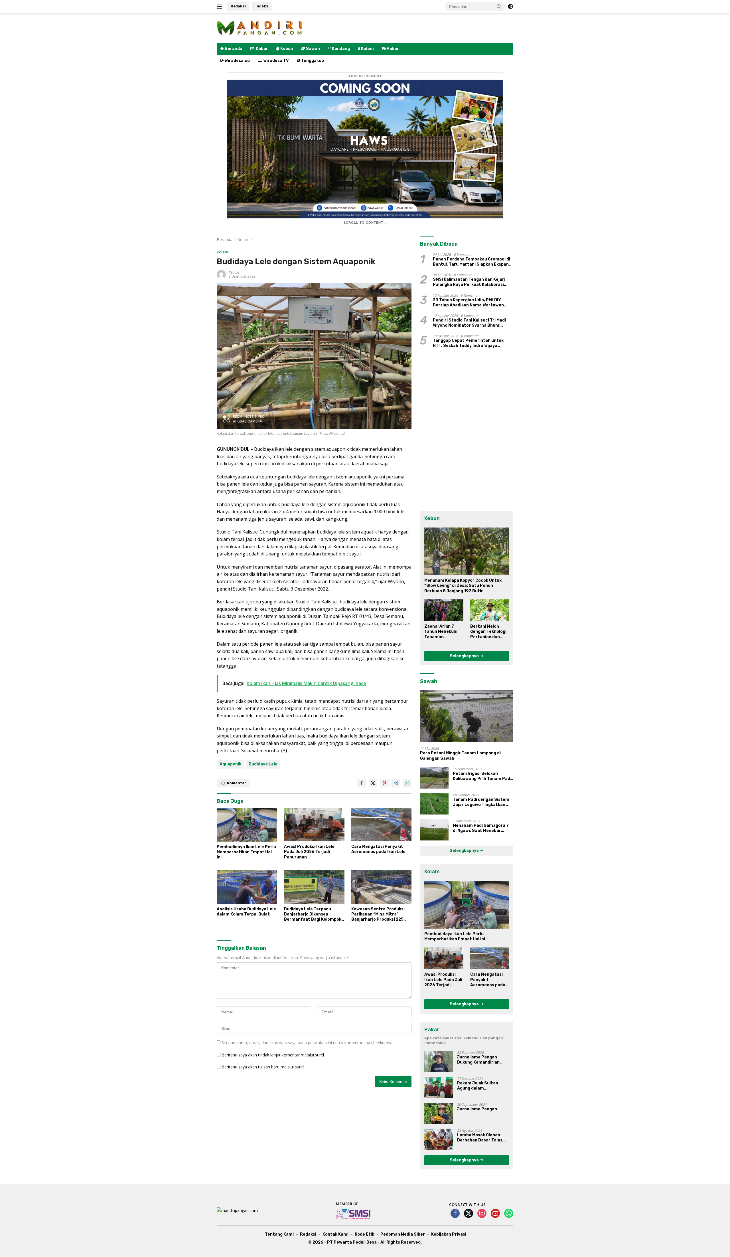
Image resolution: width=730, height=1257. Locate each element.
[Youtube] (495, 1214)
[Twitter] (468, 1214)
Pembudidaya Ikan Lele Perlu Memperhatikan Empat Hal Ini (246, 852)
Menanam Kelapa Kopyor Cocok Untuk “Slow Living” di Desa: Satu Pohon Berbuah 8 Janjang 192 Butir (463, 585)
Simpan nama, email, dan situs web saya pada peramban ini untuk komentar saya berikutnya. (307, 1042)
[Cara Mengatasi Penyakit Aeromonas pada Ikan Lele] (381, 825)
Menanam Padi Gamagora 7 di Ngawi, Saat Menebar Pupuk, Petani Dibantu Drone (482, 828)
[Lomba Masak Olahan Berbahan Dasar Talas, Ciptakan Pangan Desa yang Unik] (438, 1139)
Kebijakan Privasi (448, 1234)
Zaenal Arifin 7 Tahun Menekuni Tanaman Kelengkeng (440, 632)
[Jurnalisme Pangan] (438, 1113)
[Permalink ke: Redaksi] (221, 273)
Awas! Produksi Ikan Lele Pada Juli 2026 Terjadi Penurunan (309, 851)
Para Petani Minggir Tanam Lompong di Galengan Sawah (460, 756)
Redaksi (238, 6)
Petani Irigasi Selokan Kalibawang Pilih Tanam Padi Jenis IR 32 (482, 776)
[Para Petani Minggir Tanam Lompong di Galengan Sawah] (466, 716)
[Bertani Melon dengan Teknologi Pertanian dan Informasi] (489, 610)
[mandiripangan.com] (259, 27)
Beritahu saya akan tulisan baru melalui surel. (263, 1067)
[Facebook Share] (361, 783)
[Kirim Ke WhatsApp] (407, 783)
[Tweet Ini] (373, 783)
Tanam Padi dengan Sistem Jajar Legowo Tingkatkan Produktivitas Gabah (481, 802)
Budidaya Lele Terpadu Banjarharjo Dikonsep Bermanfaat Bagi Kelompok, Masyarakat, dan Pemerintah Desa (314, 914)
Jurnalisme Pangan (477, 1109)
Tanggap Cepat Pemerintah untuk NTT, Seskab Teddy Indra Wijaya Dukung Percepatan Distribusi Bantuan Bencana (468, 343)
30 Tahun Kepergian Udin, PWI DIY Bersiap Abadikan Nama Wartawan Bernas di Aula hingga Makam (468, 303)
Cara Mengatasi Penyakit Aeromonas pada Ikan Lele (378, 849)
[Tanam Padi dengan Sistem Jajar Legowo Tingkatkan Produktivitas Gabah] (434, 804)
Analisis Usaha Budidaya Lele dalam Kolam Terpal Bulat (246, 912)
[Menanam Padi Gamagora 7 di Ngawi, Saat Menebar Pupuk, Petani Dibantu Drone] (434, 829)
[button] (499, 6)
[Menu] (220, 6)
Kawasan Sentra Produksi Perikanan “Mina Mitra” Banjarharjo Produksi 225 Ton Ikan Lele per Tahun (378, 914)
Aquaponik (230, 764)
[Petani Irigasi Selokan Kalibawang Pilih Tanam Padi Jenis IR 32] (434, 778)
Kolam (222, 251)
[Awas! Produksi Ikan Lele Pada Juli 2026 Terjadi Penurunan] (314, 825)
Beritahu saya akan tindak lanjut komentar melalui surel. (273, 1055)
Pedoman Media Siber (402, 1234)
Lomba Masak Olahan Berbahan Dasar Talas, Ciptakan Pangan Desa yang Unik (480, 1138)
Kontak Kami (335, 1234)
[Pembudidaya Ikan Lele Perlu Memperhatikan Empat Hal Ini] (247, 825)
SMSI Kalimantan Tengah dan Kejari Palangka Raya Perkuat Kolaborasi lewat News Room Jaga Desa (469, 282)
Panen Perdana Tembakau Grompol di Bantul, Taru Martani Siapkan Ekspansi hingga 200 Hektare (472, 262)
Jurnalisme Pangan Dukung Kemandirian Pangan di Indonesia (478, 1060)
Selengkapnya (465, 656)
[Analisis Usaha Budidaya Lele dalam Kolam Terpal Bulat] (247, 887)
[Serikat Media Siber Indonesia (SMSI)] (353, 1214)
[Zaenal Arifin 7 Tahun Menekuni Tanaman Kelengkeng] (443, 610)
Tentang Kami (279, 1234)
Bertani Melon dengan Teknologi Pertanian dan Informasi (488, 632)
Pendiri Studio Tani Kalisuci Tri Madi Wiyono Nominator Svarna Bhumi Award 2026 (469, 323)
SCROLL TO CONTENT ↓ (365, 222)
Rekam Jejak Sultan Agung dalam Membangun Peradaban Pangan (481, 1086)
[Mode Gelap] (510, 6)
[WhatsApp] (508, 1214)
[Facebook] (455, 1214)
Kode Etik (364, 1234)
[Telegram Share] (396, 783)
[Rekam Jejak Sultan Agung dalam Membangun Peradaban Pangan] (438, 1087)
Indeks (262, 6)
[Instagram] (481, 1214)
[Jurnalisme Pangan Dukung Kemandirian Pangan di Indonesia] (438, 1061)
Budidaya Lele (263, 764)
